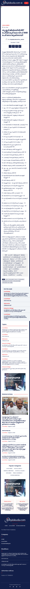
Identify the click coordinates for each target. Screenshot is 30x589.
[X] (13, 46)
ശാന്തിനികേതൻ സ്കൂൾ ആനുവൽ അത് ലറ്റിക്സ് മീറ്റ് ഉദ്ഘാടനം (14, 369)
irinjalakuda (21, 279)
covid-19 (16, 279)
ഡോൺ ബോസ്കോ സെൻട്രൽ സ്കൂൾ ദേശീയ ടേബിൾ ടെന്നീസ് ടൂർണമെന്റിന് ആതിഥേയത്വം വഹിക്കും (15, 317)
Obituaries (7, 303)
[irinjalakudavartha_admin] (7, 39)
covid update (11, 279)
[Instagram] (13, 587)
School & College (8, 308)
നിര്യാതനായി (7, 305)
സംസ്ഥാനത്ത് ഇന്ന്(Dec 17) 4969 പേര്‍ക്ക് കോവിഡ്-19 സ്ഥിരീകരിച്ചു (7, 509)
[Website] (16, 587)
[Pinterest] (16, 46)
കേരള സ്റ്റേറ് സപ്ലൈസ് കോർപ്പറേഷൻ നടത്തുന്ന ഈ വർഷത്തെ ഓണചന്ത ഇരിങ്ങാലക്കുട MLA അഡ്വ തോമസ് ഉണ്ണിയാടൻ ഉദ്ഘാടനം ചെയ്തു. (16, 294)
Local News (5, 25)
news (11, 282)
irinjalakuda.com (6, 282)
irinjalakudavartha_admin (17, 39)
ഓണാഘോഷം (7, 300)
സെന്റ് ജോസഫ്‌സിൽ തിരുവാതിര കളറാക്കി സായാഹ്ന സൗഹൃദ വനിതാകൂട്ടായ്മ (14, 310)
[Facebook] (10, 46)
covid (7, 279)
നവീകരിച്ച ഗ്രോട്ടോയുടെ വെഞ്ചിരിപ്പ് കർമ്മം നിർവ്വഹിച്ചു (22, 509)
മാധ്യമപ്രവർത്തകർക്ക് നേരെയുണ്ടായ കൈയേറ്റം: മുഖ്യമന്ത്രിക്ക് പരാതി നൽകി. (13, 457)
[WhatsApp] (19, 46)
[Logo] (10, 3)
